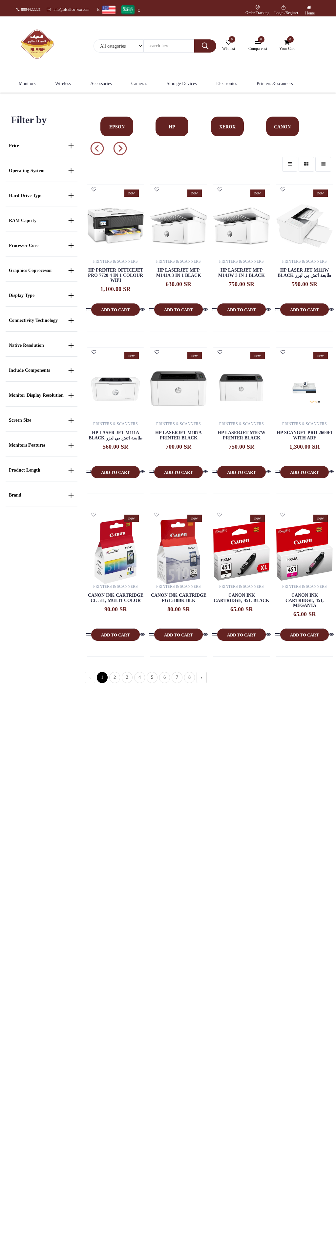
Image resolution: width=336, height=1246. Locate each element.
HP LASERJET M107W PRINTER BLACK (241, 435)
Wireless (63, 83)
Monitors (27, 83)
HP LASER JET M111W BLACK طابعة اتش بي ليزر (304, 273)
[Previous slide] (120, 148)
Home (310, 13)
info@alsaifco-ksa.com (70, 9)
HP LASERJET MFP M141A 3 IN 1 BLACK (178, 273)
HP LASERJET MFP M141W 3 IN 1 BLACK (241, 273)
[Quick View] (142, 309)
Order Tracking (257, 13)
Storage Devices (182, 83)
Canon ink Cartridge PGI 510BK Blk (178, 598)
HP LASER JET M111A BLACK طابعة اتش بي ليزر (115, 435)
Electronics (226, 83)
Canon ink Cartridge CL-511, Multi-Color (115, 598)
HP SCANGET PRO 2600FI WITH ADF (304, 435)
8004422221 (31, 9)
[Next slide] (97, 148)
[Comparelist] (88, 309)
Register (291, 13)
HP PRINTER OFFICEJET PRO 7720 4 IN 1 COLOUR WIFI (115, 275)
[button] (309, 8)
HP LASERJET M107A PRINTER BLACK (178, 435)
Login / (279, 13)
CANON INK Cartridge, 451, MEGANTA (304, 600)
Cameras (139, 83)
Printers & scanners (275, 83)
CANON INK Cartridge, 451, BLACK (241, 598)
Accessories (101, 83)
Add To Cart (115, 309)
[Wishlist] (93, 189)
